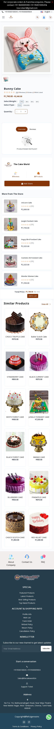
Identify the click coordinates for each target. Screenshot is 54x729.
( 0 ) (32, 206)
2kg (21, 102)
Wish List (27, 617)
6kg (37, 102)
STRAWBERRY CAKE (15, 377)
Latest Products (27, 596)
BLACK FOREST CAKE (15, 457)
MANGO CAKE (39, 457)
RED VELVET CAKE (38, 537)
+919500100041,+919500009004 (18, 12)
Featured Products (27, 593)
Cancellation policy (27, 631)
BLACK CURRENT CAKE (39, 377)
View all (45, 304)
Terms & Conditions (20, 726)
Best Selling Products (27, 599)
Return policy (27, 628)
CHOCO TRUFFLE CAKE (15, 336)
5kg (32, 102)
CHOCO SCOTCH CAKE (15, 537)
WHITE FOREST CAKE (15, 417)
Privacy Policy (36, 726)
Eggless (26, 105)
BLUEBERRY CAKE (15, 497)
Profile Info (27, 614)
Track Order (27, 621)
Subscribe (46, 648)
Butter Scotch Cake (39, 336)
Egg (19, 105)
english (47, 12)
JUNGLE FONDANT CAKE (39, 417)
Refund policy (27, 624)
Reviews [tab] (33, 129)
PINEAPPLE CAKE (39, 497)
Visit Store (28, 183)
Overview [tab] (21, 129)
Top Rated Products (27, 603)
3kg (27, 102)
